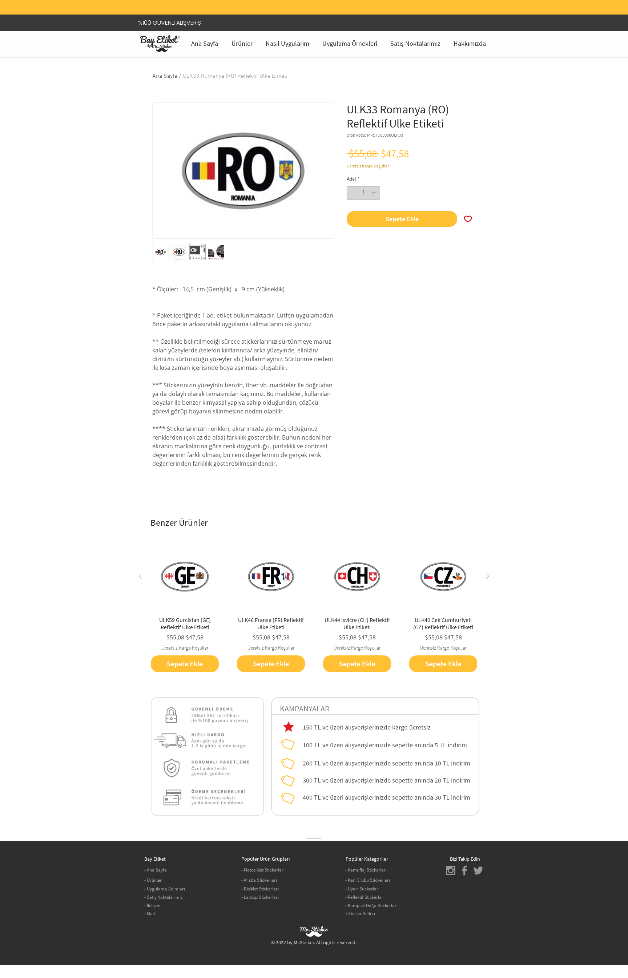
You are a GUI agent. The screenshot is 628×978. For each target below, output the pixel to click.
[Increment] (374, 192)
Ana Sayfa (164, 76)
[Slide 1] (305, 2)
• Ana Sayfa (155, 870)
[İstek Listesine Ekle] (468, 219)
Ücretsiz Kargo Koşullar (368, 166)
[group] (314, 607)
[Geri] (153, 9)
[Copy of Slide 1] (314, 2)
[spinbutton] (363, 192)
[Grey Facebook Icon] (464, 870)
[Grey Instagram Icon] (450, 870)
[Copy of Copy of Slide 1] (323, 2)
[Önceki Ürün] (140, 576)
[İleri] (474, 9)
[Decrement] (352, 192)
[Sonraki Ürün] (487, 576)
